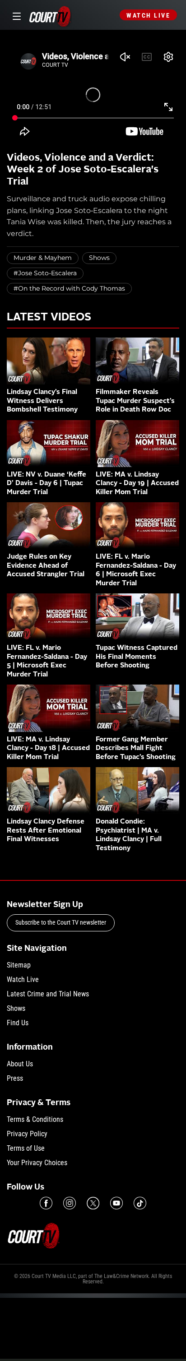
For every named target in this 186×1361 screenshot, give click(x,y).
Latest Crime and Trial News (48, 994)
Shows (99, 257)
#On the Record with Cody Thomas (69, 288)
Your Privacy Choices (37, 1162)
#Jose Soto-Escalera (45, 273)
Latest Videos (49, 317)
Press (15, 1078)
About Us (20, 1064)
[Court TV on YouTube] (116, 1203)
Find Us (17, 1022)
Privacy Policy (27, 1134)
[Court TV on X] (93, 1203)
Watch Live (148, 15)
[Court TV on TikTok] (140, 1203)
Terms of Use (26, 1148)
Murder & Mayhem (43, 257)
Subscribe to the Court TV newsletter (60, 922)
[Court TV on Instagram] (69, 1203)
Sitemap (19, 965)
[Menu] (15, 15)
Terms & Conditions (35, 1119)
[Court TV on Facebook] (46, 1203)
